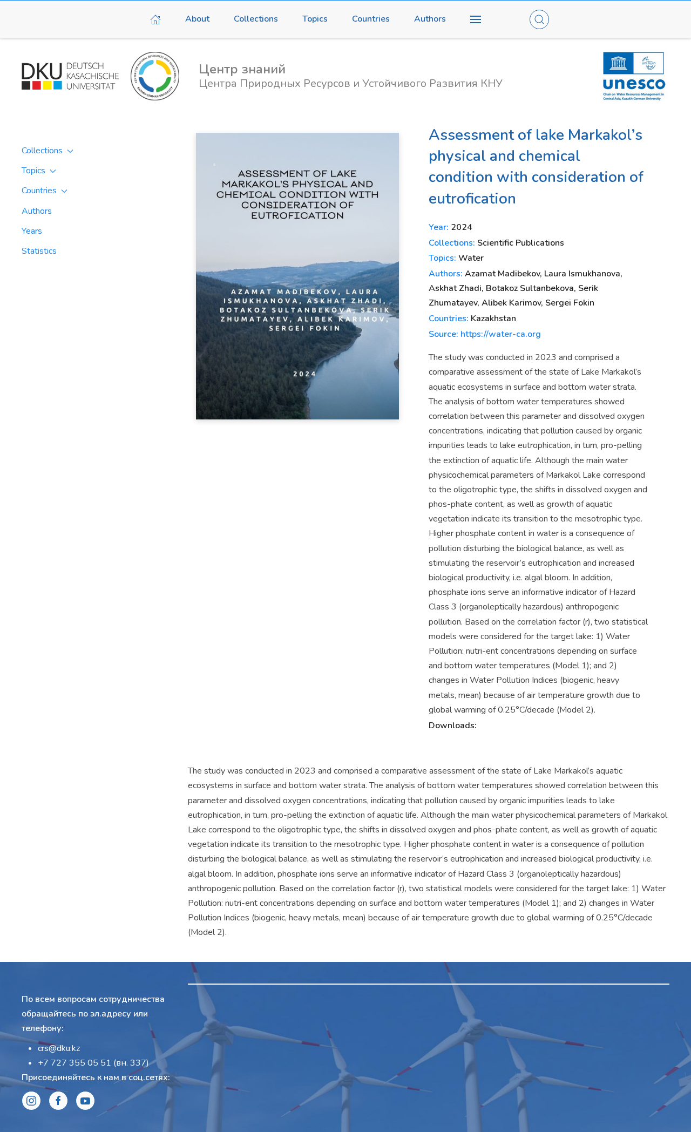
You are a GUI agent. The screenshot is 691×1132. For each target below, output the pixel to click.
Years (32, 231)
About (197, 19)
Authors (430, 19)
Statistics (39, 251)
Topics (315, 19)
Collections (256, 19)
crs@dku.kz (59, 1048)
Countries (371, 19)
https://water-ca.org (500, 334)
